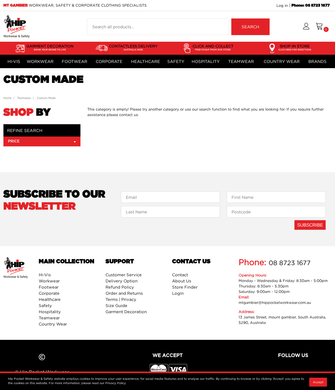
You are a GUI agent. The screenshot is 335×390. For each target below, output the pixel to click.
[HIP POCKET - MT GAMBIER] (16, 26)
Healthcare (145, 61)
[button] (306, 27)
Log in (282, 5)
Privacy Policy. (115, 383)
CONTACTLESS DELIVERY (133, 47)
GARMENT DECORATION (50, 47)
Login (178, 293)
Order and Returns (124, 293)
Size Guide (116, 305)
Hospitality (206, 61)
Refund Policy (120, 287)
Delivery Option (122, 281)
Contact (180, 275)
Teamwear (241, 61)
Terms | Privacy (121, 299)
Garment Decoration (126, 312)
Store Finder (185, 287)
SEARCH (250, 27)
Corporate (109, 61)
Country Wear (282, 61)
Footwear (74, 61)
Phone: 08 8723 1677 (310, 5)
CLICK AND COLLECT (213, 47)
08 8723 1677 (290, 262)
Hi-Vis (14, 61)
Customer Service (124, 275)
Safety (175, 61)
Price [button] (14, 141)
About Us (181, 281)
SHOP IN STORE (294, 47)
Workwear (40, 61)
